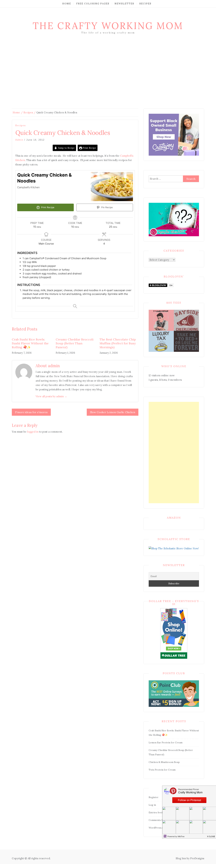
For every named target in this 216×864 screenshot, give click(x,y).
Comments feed (157, 820)
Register (153, 797)
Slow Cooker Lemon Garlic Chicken (112, 412)
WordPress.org (157, 827)
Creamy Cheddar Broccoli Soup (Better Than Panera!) (74, 343)
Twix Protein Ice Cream (162, 769)
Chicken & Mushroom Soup (164, 762)
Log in (152, 804)
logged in (32, 431)
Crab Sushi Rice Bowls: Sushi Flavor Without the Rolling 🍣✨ (30, 343)
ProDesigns (197, 858)
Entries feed (156, 812)
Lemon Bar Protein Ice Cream (165, 742)
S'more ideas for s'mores (31, 412)
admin (19, 140)
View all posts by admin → (51, 396)
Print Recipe (89, 147)
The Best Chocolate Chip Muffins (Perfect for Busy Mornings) (118, 343)
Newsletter (124, 4)
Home (66, 4)
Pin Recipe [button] (107, 207)
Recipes (145, 4)
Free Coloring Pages (92, 4)
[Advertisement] (108, 76)
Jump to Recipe (66, 147)
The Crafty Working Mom (108, 26)
